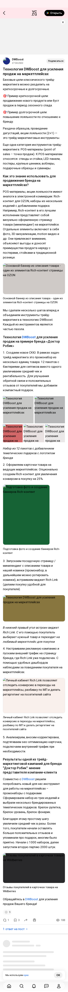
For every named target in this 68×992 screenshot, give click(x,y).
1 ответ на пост (14, 929)
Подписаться (55, 61)
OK (58, 975)
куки (26, 975)
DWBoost (18, 59)
